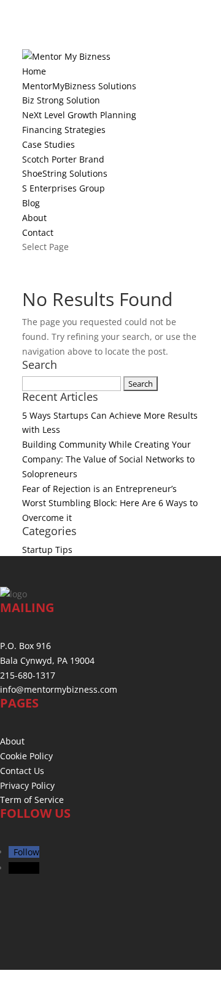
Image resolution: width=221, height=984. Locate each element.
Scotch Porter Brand (63, 159)
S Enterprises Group (63, 188)
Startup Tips (47, 549)
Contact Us (22, 770)
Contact (37, 232)
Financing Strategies (64, 129)
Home (34, 71)
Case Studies (48, 144)
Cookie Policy (26, 756)
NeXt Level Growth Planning (79, 115)
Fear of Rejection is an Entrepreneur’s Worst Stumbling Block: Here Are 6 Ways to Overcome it (110, 503)
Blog (31, 203)
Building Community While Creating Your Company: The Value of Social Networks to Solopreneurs (108, 459)
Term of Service (32, 799)
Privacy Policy (27, 785)
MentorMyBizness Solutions (79, 86)
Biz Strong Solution (61, 100)
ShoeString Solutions (64, 173)
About (34, 218)
